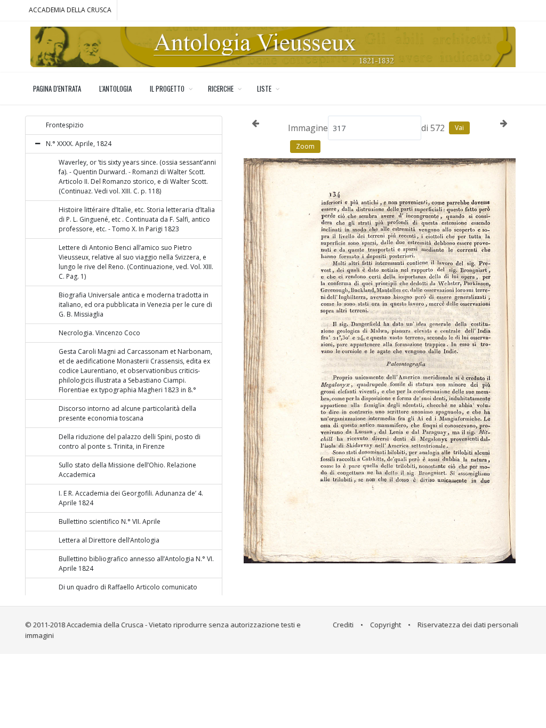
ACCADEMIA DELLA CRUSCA (70, 9)
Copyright (385, 624)
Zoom (305, 146)
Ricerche (221, 88)
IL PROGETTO (167, 88)
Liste (264, 88)
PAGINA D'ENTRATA (57, 88)
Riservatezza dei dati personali (467, 624)
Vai (459, 127)
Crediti (343, 624)
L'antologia (115, 88)
